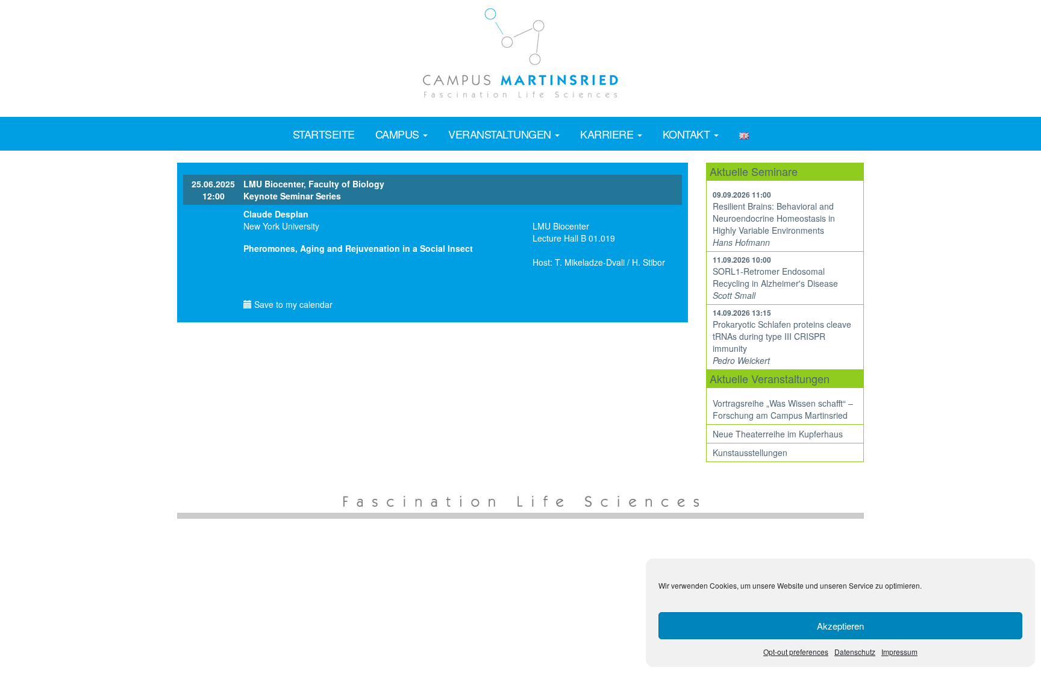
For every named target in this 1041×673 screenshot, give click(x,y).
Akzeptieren (840, 625)
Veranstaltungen (501, 134)
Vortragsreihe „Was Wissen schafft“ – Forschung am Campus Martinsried (783, 409)
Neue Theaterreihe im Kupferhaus (778, 434)
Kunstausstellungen (750, 452)
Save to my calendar (292, 304)
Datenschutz (854, 651)
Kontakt (688, 134)
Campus (398, 134)
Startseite (324, 134)
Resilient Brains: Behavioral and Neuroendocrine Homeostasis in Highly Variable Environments (774, 218)
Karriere (608, 134)
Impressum (899, 651)
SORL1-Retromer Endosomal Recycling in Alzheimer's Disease (775, 277)
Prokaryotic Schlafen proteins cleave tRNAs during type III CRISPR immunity (782, 336)
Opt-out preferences (795, 651)
